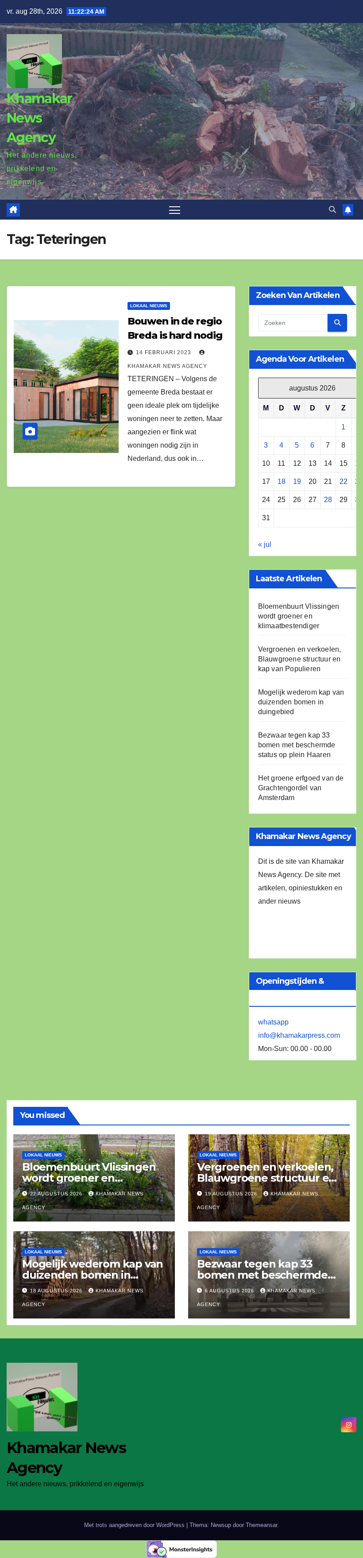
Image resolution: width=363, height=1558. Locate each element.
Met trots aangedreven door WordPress (135, 1525)
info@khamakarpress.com (299, 1035)
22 (344, 481)
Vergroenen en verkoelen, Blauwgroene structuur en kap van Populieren (299, 659)
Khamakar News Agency (39, 118)
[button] (332, 209)
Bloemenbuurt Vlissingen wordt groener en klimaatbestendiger (299, 616)
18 (282, 481)
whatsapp (273, 1022)
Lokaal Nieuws (148, 305)
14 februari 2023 (164, 352)
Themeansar (261, 1525)
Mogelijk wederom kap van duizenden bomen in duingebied (301, 701)
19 (297, 481)
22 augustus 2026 (57, 1193)
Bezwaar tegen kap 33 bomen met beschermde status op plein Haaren (297, 744)
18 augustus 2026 (57, 1290)
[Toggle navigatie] (174, 209)
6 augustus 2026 (230, 1290)
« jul (264, 544)
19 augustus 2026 (232, 1193)
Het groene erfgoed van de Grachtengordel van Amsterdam (301, 787)
